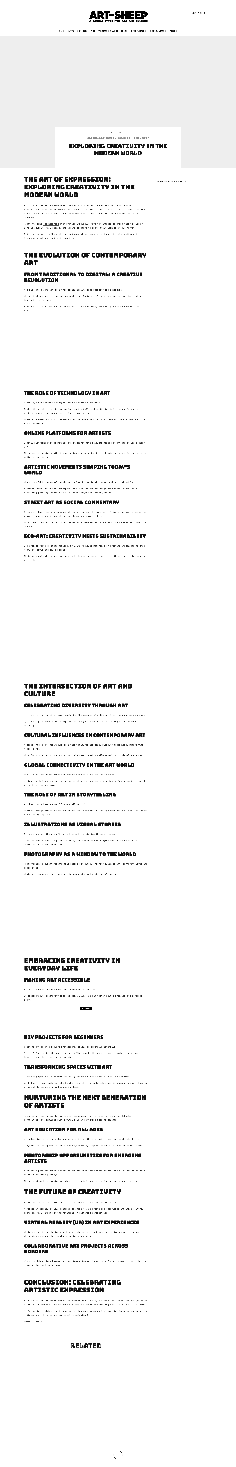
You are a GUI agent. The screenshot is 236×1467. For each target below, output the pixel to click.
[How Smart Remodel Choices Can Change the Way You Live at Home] (127, 1415)
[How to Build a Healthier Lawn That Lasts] (44, 1374)
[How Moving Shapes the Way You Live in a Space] (86, 1374)
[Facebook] (26, 13)
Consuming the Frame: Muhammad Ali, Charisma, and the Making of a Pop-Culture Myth (188, 256)
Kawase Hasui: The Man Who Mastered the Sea (187, 211)
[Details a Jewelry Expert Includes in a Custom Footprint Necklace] (44, 1415)
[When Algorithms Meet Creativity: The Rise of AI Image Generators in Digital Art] (127, 1374)
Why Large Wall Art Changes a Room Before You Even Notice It (187, 223)
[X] (31, 13)
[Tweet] (117, 165)
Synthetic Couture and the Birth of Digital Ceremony (187, 199)
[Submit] (125, 165)
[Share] (108, 165)
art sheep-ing (77, 31)
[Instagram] (36, 13)
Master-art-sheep (100, 138)
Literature (138, 31)
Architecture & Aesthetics (109, 31)
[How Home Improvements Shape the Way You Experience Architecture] (86, 1415)
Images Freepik (33, 1321)
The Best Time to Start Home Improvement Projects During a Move (94, 1018)
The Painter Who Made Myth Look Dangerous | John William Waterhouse (187, 238)
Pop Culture (158, 31)
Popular (123, 138)
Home (60, 31)
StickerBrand (51, 223)
